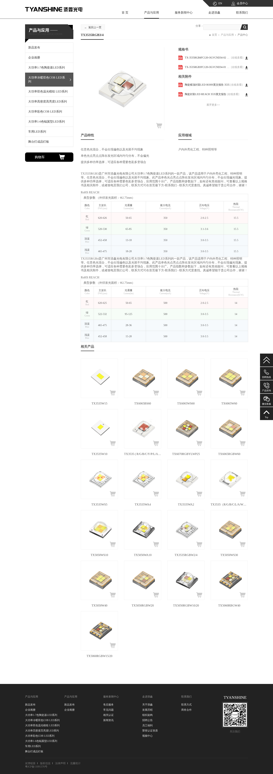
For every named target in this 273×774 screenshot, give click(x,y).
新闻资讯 (108, 720)
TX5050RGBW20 (143, 605)
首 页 (125, 12)
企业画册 (30, 709)
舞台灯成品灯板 (34, 751)
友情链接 (30, 763)
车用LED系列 (33, 746)
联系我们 (242, 12)
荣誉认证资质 (150, 730)
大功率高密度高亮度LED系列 (42, 730)
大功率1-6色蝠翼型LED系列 (41, 741)
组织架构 (147, 715)
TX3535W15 (99, 403)
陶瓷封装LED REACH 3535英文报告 (212, 94)
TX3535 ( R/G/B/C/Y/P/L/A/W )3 (142, 454)
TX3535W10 (99, 454)
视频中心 (147, 735)
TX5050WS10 (99, 555)
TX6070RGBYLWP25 (186, 454)
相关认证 (108, 715)
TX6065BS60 (142, 403)
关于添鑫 (147, 704)
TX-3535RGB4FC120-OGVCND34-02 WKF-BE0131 (214, 57)
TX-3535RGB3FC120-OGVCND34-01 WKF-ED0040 (214, 67)
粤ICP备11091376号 (36, 766)
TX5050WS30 (229, 555)
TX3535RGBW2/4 (186, 555)
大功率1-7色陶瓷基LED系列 (41, 715)
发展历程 (147, 709)
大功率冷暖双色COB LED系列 (42, 720)
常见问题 (108, 709)
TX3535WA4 (143, 504)
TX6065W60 (229, 403)
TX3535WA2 (186, 504)
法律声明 (60, 763)
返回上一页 (94, 27)
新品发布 (30, 704)
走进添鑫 (214, 12)
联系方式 (186, 704)
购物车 (40, 157)
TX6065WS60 (186, 403)
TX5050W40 (99, 605)
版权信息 (45, 763)
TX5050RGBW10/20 (186, 605)
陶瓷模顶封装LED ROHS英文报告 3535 (214, 84)
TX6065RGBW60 (229, 454)
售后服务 (108, 704)
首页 (214, 34)
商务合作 (186, 709)
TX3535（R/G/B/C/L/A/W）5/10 (229, 504)
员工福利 (147, 725)
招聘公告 (147, 720)
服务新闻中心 (184, 12)
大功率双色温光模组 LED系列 (42, 725)
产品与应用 (151, 12)
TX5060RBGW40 (229, 605)
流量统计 (75, 763)
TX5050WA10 (143, 555)
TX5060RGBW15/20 (99, 656)
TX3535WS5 (99, 504)
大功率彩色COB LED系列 (39, 735)
